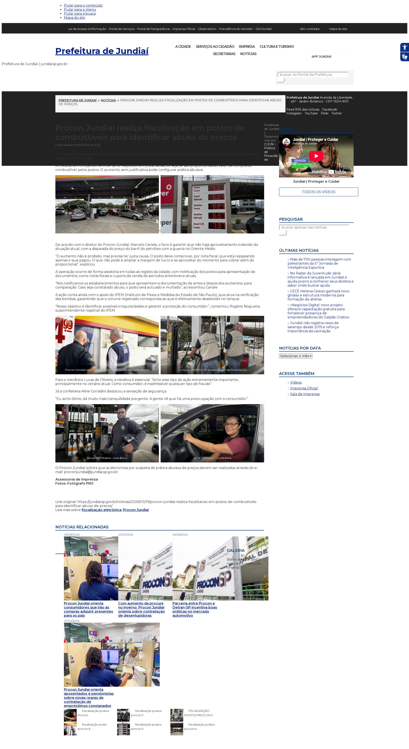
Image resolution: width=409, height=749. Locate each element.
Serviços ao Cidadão (215, 47)
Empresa (247, 47)
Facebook (329, 109)
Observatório (207, 29)
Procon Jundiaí (136, 510)
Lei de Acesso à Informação (87, 29)
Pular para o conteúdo (83, 5)
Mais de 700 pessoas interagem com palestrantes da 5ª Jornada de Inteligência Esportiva (319, 263)
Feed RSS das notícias (303, 109)
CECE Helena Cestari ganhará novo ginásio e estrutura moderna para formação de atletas (318, 295)
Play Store (343, 56)
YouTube (329, 45)
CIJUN (269, 144)
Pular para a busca (80, 14)
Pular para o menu (80, 9)
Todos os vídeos (319, 192)
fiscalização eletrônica (101, 510)
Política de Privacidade (271, 154)
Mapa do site (74, 18)
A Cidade (183, 47)
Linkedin (336, 45)
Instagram (314, 45)
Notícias (248, 54)
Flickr (343, 45)
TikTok (322, 45)
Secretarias (224, 54)
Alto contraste (310, 29)
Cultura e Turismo (277, 47)
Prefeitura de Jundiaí (101, 51)
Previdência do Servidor (236, 29)
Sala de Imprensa (305, 394)
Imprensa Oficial (184, 29)
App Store (335, 56)
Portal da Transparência (153, 29)
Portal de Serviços (121, 29)
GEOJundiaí (264, 29)
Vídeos (296, 382)
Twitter (336, 113)
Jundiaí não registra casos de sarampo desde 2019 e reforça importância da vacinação (313, 327)
